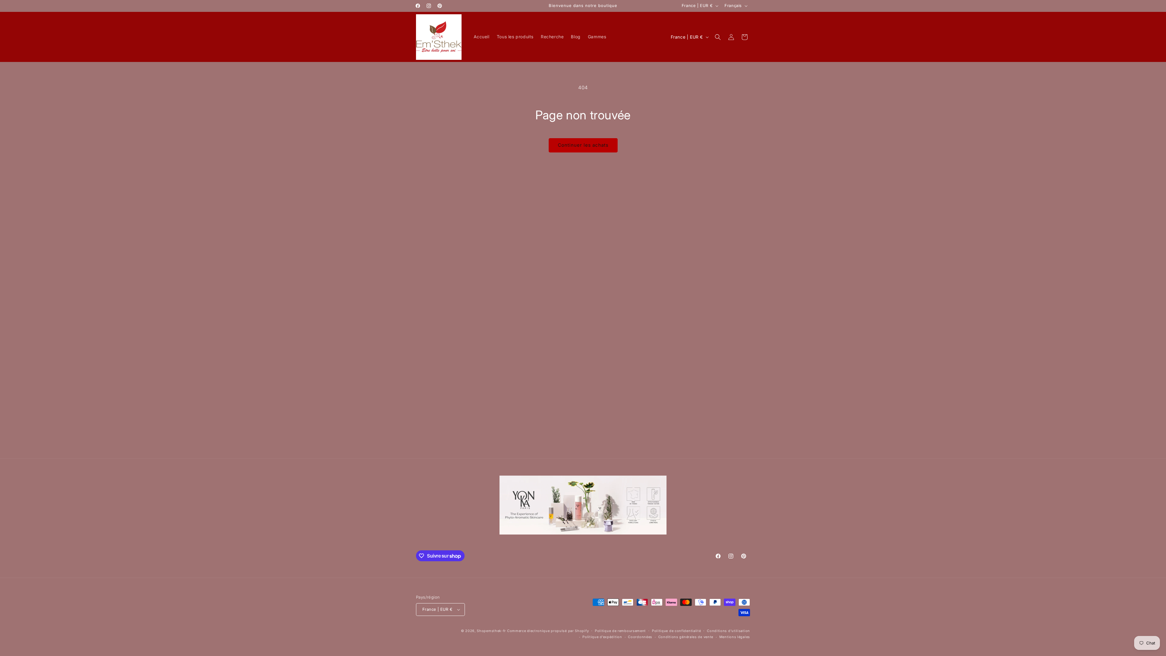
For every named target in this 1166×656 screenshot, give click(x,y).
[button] (717, 37)
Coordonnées (640, 637)
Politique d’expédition (602, 637)
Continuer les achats (583, 145)
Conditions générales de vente (685, 637)
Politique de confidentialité (676, 631)
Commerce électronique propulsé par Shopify (548, 631)
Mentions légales (734, 637)
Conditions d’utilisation (728, 631)
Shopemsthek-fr (491, 631)
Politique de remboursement (620, 631)
